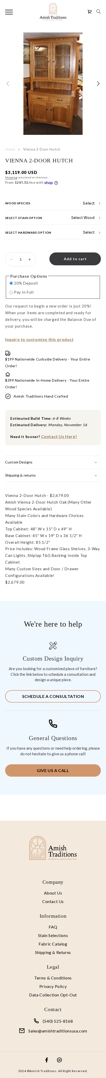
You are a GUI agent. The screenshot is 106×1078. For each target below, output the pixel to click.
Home (10, 149)
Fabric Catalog (53, 943)
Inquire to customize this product (39, 339)
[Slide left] (7, 83)
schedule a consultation (53, 696)
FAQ (53, 926)
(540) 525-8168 (58, 1021)
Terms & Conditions (53, 977)
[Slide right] (98, 83)
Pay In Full (24, 292)
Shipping (11, 177)
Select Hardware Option (28, 232)
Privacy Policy (53, 986)
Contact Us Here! (59, 436)
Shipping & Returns (53, 952)
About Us (53, 892)
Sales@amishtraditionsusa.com (57, 1030)
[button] (98, 11)
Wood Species (17, 203)
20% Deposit (26, 283)
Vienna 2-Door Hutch (41, 149)
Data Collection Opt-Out (53, 994)
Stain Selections (53, 935)
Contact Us (53, 901)
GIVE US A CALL (53, 770)
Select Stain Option (23, 218)
